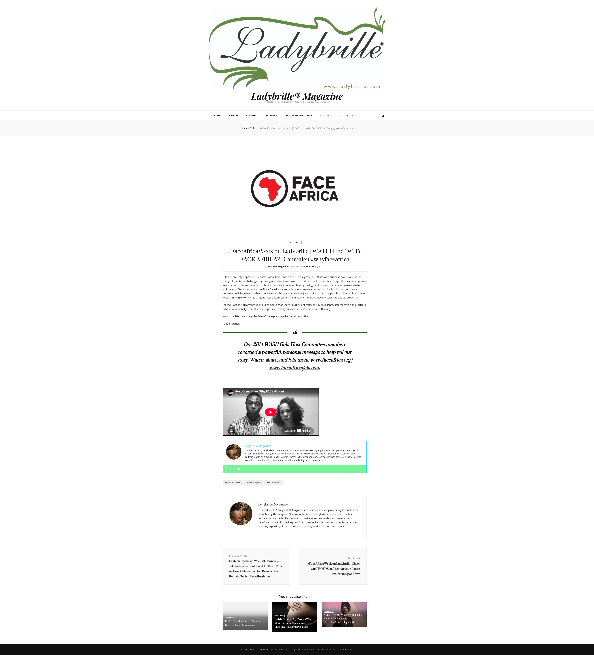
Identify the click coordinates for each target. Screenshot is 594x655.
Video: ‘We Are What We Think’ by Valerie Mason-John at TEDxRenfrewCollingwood (343, 618)
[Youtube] (238, 469)
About (216, 115)
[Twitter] (234, 469)
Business (251, 115)
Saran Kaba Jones (253, 482)
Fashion (233, 115)
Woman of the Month (299, 115)
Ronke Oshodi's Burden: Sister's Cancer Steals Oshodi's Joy (242, 623)
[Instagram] (230, 469)
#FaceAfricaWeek (232, 482)
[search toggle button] (383, 116)
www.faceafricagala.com (294, 367)
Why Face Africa (273, 482)
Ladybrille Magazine (277, 266)
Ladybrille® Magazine (297, 96)
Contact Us (346, 115)
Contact (325, 115)
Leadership (271, 115)
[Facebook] (225, 469)
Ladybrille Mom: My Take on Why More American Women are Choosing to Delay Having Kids (293, 623)
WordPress (347, 649)
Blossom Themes (319, 649)
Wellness (295, 242)
